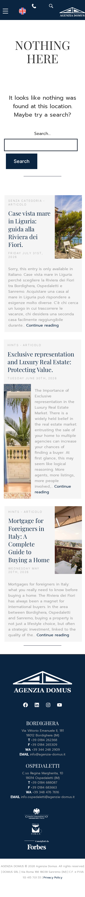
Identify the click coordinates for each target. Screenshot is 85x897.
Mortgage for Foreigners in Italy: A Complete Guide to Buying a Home (29, 539)
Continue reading (42, 325)
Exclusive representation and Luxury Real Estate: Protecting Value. (41, 362)
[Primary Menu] (6, 11)
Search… (42, 133)
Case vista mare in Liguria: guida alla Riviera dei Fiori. (29, 228)
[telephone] (34, 7)
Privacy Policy (52, 877)
